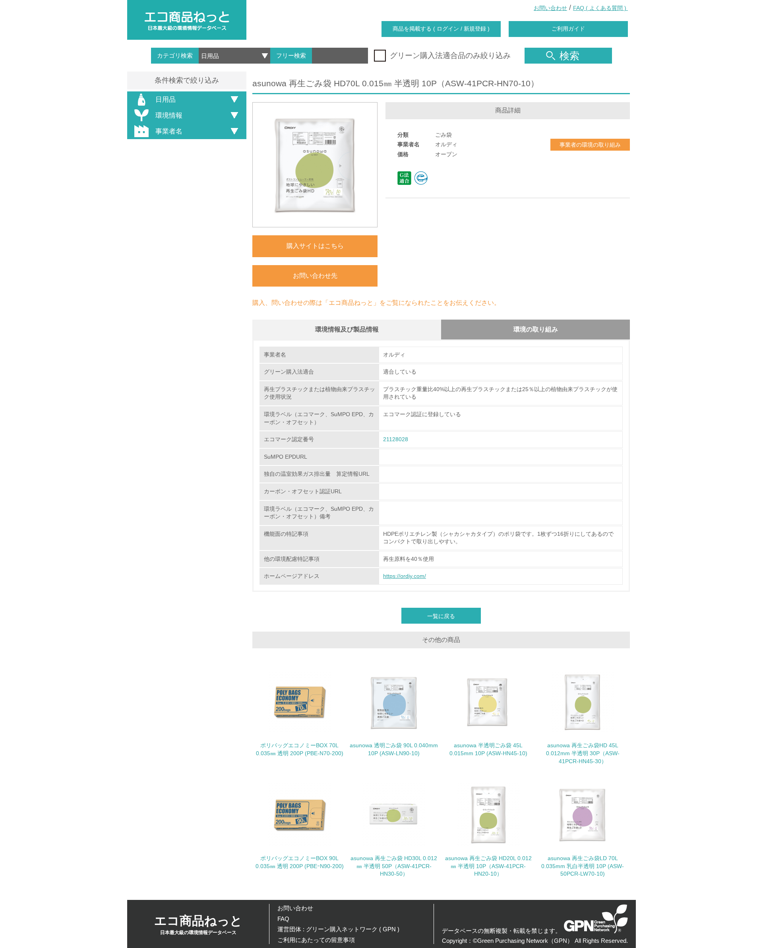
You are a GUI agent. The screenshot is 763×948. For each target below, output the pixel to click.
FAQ (283, 918)
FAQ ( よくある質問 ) (600, 8)
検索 (569, 55)
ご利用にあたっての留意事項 (316, 939)
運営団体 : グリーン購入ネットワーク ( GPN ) (338, 929)
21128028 (395, 439)
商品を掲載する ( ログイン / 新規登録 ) (441, 28)
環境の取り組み (535, 329)
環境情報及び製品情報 (347, 329)
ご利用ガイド (568, 28)
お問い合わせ (550, 8)
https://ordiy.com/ (404, 576)
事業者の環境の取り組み (590, 145)
